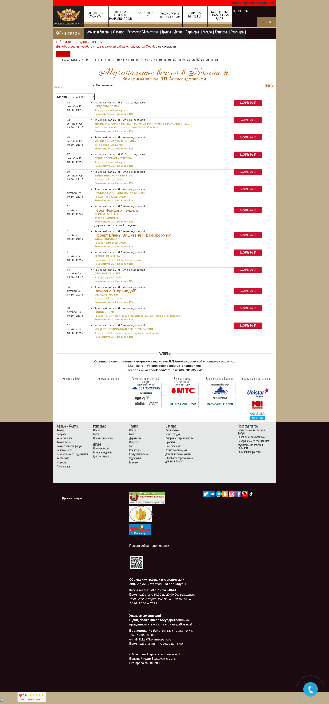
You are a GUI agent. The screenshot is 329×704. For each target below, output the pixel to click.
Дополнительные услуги (178, 454)
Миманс (133, 462)
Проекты (170, 442)
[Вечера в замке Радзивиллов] (183, 390)
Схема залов (63, 466)
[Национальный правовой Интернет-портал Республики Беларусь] (140, 529)
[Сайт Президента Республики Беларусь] (147, 497)
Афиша (60, 430)
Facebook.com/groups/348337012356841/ (173, 370)
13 (132, 60)
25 (188, 60)
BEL (235, 11)
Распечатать (104, 85)
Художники (135, 458)
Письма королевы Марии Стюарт (120, 193)
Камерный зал (64, 438)
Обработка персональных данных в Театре (179, 459)
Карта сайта (63, 458)
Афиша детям (64, 442)
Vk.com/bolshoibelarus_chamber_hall (174, 365)
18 (155, 60)
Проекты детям (101, 448)
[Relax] (257, 416)
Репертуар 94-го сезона (143, 31)
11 (122, 60)
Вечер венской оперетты (113, 175)
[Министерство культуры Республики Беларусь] (140, 514)
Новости (61, 462)
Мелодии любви (106, 294)
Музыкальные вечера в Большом (251, 446)
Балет (96, 434)
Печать (268, 85)
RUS (240, 11)
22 (174, 60)
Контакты (221, 31)
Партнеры (192, 31)
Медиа (207, 31)
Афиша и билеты (98, 31)
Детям (178, 31)
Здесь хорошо (105, 239)
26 (193, 60)
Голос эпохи (104, 312)
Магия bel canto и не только (117, 141)
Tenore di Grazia (107, 256)
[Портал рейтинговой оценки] (136, 562)
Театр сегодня (172, 434)
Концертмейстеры (139, 454)
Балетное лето (64, 450)
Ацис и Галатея (106, 214)
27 (198, 60)
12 (127, 60)
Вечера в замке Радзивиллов (73, 454)
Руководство (172, 430)
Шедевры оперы (107, 106)
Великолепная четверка (113, 158)
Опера (96, 430)
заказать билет (248, 102)
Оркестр (133, 442)
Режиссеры (135, 450)
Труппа (166, 31)
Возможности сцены (176, 450)
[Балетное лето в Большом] (220, 390)
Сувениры (237, 31)
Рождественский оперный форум (251, 432)
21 (169, 60)
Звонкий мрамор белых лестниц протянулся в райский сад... (141, 123)
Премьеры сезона (103, 438)
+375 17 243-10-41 (163, 590)
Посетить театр (173, 446)
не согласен (167, 46)
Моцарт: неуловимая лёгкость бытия (123, 329)
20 (165, 60)
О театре (118, 31)
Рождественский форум (69, 446)
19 (160, 60)
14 (137, 60)
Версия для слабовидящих (252, 3)
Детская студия (101, 456)
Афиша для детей (102, 452)
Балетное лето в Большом (251, 437)
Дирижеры (135, 438)
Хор (131, 446)
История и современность (179, 438)
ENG (246, 11)
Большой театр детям (249, 452)
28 (202, 60)
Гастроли (61, 434)
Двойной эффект (107, 273)
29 (207, 60)
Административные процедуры (161, 584)
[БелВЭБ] (146, 400)
